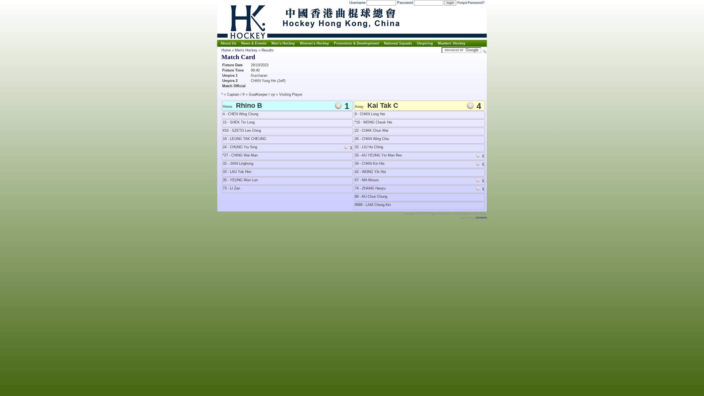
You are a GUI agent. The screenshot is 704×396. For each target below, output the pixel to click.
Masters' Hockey (451, 43)
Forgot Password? (471, 3)
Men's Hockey (283, 43)
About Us (228, 43)
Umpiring (425, 43)
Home (226, 50)
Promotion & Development (356, 43)
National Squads (398, 43)
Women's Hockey (314, 43)
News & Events (253, 43)
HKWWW (481, 217)
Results (268, 50)
